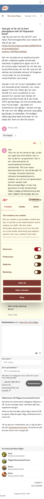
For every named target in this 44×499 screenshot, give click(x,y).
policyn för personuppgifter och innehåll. (10, 388)
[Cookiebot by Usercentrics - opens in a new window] (31, 200)
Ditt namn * (6, 359)
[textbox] (22, 338)
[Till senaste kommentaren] (41, 16)
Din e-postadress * (10, 367)
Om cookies (36, 485)
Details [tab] (22, 207)
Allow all (22, 283)
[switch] (37, 257)
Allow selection (22, 290)
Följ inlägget (7, 135)
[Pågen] (2, 16)
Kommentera (34, 383)
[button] (36, 353)
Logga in (38, 482)
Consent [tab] (8, 207)
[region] (22, 79)
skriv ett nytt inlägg (28, 322)
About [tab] (36, 207)
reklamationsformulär (17, 427)
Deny (22, 297)
